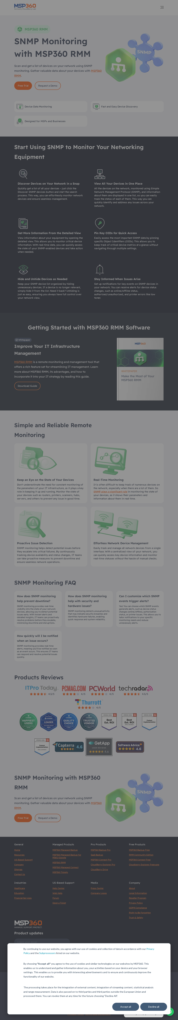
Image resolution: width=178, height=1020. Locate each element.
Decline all (153, 1006)
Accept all (125, 1006)
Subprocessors (47, 953)
